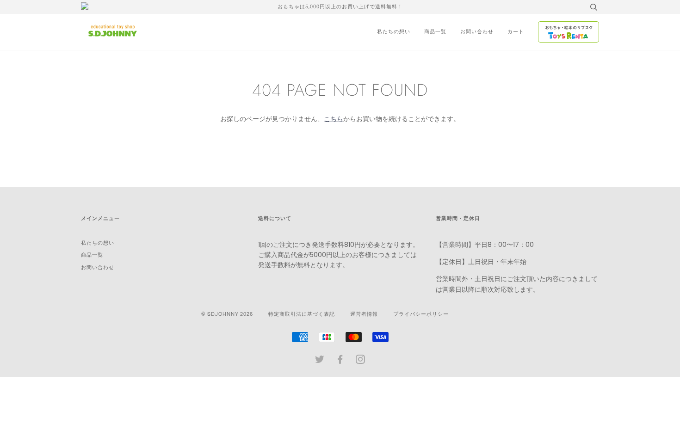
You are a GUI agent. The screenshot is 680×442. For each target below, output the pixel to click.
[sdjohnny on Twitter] (320, 361)
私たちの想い (393, 31)
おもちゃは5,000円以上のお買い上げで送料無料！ (340, 6)
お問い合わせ (477, 31)
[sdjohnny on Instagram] (360, 361)
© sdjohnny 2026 (227, 314)
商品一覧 (435, 31)
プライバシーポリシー (421, 314)
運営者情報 (364, 314)
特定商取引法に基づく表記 (301, 314)
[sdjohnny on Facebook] (340, 361)
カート (515, 31)
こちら (333, 118)
